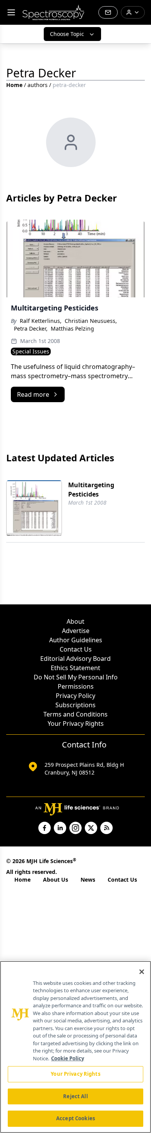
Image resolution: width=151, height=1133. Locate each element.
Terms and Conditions (75, 714)
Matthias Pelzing (72, 328)
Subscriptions (75, 705)
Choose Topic (67, 34)
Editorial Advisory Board (75, 658)
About (75, 621)
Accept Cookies (75, 1118)
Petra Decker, (31, 328)
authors (37, 85)
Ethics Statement (75, 668)
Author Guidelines (75, 640)
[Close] (141, 971)
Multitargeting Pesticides (91, 489)
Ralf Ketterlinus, (41, 320)
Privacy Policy (75, 695)
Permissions (76, 686)
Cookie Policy (67, 1058)
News (88, 879)
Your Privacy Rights (76, 723)
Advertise (75, 630)
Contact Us (76, 649)
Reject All (75, 1096)
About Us (55, 879)
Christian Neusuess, (91, 320)
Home (14, 85)
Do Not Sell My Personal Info (76, 677)
